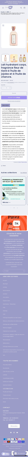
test (4, 355)
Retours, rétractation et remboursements (13, 321)
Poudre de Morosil (7, 391)
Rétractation (6, 343)
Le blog (5, 287)
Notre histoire (6, 290)
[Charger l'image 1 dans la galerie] (5, 58)
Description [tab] (5, 105)
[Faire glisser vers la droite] (17, 208)
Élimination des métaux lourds (10, 398)
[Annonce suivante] (25, 2)
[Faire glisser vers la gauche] (10, 208)
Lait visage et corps (8, 388)
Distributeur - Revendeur (9, 304)
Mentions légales (7, 327)
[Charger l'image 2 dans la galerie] (14, 58)
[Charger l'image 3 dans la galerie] (22, 58)
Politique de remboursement (16, 446)
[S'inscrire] (23, 271)
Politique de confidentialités (10, 324)
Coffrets (5, 374)
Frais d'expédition (10, 82)
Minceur (6, 202)
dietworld (8, 444)
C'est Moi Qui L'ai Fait (8, 371)
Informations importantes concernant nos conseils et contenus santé (13, 350)
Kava (26, 162)
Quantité (3, 84)
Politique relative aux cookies (10, 346)
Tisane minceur (7, 395)
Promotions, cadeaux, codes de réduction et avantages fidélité (13, 335)
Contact (5, 293)
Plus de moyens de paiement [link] (14, 101)
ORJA (4, 401)
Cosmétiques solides (8, 378)
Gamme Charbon (7, 385)
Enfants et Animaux (8, 381)
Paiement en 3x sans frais (9, 331)
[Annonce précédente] (2, 2)
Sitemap (5, 310)
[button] (3, 7)
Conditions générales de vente (10, 450)
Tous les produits (7, 364)
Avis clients (6, 297)
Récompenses (6, 339)
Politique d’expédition (11, 453)
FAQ (4, 307)
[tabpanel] (14, 134)
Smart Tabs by (22, 162)
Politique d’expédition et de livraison (12, 317)
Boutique (5, 283)
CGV (4, 314)
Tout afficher (23, 172)
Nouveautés (6, 368)
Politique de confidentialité (14, 448)
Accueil (5, 280)
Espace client (6, 300)
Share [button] (4, 165)
